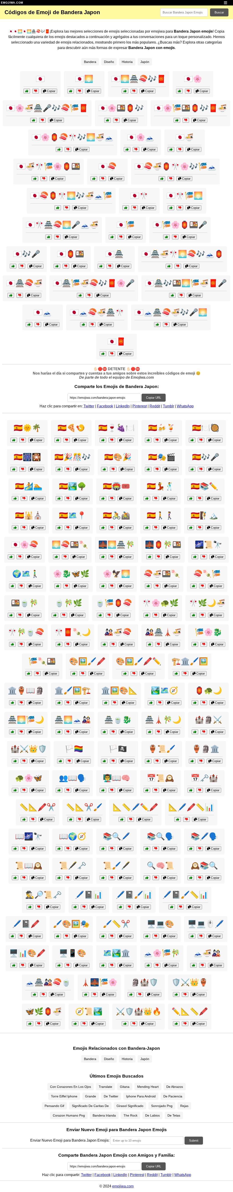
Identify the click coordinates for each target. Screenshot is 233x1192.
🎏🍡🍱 (42, 661)
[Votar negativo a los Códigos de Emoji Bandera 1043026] (155, 498)
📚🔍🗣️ (160, 836)
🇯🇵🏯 (114, 254)
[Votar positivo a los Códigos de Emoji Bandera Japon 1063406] (101, 266)
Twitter (89, 406)
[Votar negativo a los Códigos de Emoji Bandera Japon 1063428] (68, 149)
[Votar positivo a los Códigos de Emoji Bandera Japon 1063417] (171, 207)
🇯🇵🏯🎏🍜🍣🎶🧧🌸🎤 (94, 283)
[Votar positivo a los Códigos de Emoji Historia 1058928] (147, 877)
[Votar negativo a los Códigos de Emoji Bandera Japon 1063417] (180, 207)
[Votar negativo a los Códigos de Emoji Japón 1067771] (20, 556)
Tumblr (168, 406)
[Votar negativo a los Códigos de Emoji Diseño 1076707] (84, 907)
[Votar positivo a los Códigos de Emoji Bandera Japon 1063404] (179, 91)
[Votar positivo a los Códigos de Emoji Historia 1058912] (192, 761)
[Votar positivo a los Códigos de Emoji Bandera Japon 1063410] (103, 353)
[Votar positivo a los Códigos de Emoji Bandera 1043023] (60, 761)
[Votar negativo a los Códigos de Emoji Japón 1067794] (202, 615)
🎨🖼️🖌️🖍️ (87, 661)
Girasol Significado (129, 1106)
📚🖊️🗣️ (204, 836)
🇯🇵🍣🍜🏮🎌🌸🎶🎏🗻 (175, 166)
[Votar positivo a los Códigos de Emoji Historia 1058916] (125, 1023)
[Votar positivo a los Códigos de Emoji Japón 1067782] (147, 615)
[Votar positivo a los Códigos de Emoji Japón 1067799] (12, 731)
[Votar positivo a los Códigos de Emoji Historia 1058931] (176, 994)
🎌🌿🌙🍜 (207, 603)
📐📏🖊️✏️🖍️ (135, 807)
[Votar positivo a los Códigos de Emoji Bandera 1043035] (59, 498)
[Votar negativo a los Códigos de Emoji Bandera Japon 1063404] (188, 91)
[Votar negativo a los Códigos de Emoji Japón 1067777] (203, 644)
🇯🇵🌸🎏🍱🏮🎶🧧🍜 (190, 108)
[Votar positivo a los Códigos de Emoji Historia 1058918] (148, 761)
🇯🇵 (40, 79)
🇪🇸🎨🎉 (118, 457)
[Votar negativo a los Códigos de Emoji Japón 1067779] (112, 586)
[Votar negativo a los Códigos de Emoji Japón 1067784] (202, 965)
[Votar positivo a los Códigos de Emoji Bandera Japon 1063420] (166, 237)
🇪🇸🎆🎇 (27, 457)
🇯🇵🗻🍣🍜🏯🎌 (97, 312)
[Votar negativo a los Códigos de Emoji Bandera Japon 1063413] (22, 266)
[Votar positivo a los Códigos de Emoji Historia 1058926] (59, 848)
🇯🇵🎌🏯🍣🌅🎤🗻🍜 (62, 225)
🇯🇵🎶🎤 (26, 254)
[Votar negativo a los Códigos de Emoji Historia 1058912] (201, 761)
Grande (90, 1096)
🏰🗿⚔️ (208, 720)
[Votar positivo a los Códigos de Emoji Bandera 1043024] (103, 440)
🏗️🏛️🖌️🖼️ (190, 661)
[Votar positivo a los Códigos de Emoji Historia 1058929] (151, 702)
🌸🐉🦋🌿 (71, 574)
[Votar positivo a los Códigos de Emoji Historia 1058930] (190, 790)
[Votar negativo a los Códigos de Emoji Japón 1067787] (66, 586)
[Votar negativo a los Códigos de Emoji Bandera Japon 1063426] (170, 178)
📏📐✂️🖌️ (84, 807)
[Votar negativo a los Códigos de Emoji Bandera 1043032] (112, 527)
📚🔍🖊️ (116, 836)
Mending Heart (148, 1087)
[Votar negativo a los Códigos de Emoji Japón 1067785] (112, 556)
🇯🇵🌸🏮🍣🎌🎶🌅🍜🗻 (73, 137)
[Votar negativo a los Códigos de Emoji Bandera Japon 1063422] (44, 178)
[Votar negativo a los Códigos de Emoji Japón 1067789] (203, 702)
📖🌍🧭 (72, 836)
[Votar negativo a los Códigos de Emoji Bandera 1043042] (113, 469)
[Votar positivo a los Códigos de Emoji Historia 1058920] (59, 790)
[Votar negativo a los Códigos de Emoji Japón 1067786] (37, 673)
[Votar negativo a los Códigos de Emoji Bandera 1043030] (199, 498)
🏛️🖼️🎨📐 (119, 690)
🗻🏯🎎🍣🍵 (48, 982)
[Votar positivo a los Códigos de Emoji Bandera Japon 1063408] (125, 207)
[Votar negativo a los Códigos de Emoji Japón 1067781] (158, 731)
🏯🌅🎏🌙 (26, 720)
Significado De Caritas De (90, 1106)
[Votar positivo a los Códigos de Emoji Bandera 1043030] (190, 498)
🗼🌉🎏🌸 (99, 982)
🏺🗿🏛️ (205, 749)
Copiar (50, 91)
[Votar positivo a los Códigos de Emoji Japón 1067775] (30, 1023)
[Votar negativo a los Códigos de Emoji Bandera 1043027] (201, 440)
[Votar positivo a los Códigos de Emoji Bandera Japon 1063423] (157, 324)
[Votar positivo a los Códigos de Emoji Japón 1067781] (149, 731)
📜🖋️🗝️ (72, 865)
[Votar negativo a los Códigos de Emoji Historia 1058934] (203, 731)
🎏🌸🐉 (208, 632)
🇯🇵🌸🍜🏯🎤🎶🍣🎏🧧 (47, 108)
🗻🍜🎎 (207, 953)
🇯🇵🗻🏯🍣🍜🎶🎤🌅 (170, 312)
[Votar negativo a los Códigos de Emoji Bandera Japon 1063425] (57, 237)
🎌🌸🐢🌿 (160, 603)
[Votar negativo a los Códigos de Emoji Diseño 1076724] (129, 907)
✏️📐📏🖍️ (190, 1011)
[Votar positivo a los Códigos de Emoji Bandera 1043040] (59, 527)
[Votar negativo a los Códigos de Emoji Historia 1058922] (21, 702)
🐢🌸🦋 (28, 778)
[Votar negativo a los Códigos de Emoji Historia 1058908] (24, 877)
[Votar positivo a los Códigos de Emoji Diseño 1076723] (103, 936)
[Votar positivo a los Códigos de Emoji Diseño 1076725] (74, 673)
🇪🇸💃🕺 (160, 486)
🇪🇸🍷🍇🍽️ (116, 428)
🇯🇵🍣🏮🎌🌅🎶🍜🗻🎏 (71, 195)
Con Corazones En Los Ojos (70, 1087)
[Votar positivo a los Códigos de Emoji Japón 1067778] (34, 994)
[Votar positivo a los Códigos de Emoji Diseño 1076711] (57, 936)
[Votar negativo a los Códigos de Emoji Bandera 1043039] (155, 527)
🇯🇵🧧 (116, 341)
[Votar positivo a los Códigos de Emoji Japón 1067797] (15, 790)
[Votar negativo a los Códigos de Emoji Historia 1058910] (21, 586)
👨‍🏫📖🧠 (116, 778)
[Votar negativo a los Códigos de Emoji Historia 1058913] (84, 1023)
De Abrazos (174, 1087)
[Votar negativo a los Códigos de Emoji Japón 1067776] (68, 644)
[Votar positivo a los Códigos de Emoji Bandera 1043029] (13, 440)
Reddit (154, 406)
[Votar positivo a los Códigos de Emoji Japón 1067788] (12, 644)
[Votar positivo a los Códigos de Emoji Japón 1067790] (149, 644)
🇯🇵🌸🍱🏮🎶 (121, 108)
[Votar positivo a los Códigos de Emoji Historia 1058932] (15, 848)
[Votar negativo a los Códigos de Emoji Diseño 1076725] (82, 673)
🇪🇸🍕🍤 (71, 428)
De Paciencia (172, 1096)
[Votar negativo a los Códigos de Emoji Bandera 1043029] (22, 440)
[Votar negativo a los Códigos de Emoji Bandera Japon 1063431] (42, 120)
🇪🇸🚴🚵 (116, 515)
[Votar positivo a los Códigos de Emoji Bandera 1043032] (103, 527)
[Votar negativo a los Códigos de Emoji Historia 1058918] (157, 761)
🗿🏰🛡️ (144, 982)
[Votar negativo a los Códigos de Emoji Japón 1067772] (68, 731)
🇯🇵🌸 (193, 79)
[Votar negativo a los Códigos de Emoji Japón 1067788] (21, 644)
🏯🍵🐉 (118, 720)
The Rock (130, 1115)
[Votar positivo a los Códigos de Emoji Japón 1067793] (104, 731)
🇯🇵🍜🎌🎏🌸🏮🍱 (48, 166)
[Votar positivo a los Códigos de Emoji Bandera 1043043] (57, 440)
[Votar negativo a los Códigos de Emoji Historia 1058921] (203, 556)
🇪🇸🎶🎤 (205, 457)
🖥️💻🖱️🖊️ (205, 924)
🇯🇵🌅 (84, 79)
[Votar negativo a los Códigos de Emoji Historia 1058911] (112, 848)
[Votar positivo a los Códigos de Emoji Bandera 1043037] (15, 498)
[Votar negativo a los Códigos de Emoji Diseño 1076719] (185, 673)
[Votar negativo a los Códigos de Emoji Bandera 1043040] (68, 527)
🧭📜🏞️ (88, 1011)
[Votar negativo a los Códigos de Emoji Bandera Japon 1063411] (121, 237)
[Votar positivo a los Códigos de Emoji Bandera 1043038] (15, 527)
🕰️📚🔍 (204, 865)
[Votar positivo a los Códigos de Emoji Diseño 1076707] (75, 907)
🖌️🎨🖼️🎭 (71, 924)
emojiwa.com (123, 1186)
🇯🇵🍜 (184, 137)
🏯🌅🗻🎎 (72, 720)
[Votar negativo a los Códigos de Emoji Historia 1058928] (155, 877)
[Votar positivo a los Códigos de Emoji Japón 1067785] (103, 556)
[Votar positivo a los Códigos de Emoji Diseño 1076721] (122, 819)
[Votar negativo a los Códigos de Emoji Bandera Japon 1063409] (180, 149)
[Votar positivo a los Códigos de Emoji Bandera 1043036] (192, 469)
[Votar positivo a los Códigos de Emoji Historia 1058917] (147, 790)
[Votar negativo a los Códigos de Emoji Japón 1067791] (65, 556)
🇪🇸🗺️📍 (72, 515)
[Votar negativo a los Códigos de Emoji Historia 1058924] (68, 877)
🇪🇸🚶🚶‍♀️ (160, 515)
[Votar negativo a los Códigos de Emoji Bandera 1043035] (68, 498)
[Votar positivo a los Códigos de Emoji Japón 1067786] (28, 673)
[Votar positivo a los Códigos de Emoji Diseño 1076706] (176, 1023)
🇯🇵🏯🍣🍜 (24, 283)
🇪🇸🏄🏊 (28, 486)
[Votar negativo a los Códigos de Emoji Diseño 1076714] (114, 702)
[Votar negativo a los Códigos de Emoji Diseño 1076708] (68, 702)
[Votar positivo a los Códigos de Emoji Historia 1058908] (15, 877)
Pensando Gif (54, 1106)
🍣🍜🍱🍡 (162, 574)
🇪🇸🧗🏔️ (204, 515)
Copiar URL (153, 397)
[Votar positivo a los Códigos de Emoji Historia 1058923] (190, 877)
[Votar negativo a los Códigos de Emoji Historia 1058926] (68, 848)
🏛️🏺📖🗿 (26, 690)
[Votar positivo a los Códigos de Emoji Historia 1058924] (59, 877)
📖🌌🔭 (28, 836)
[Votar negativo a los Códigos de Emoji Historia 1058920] (68, 790)
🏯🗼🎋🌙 (163, 720)
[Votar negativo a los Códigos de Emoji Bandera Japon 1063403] (35, 91)
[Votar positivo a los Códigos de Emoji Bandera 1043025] (59, 469)
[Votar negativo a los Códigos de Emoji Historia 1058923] (199, 877)
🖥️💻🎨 (160, 924)
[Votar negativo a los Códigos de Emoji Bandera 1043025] (68, 469)
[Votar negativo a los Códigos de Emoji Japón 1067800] (64, 615)
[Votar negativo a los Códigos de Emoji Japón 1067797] (24, 790)
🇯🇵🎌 (139, 195)
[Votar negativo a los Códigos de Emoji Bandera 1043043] (66, 440)
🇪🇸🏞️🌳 (72, 486)
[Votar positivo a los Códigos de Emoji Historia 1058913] (75, 1023)
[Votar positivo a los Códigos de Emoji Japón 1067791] (56, 556)
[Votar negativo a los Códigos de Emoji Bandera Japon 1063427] (181, 295)
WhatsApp (185, 406)
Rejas (184, 1106)
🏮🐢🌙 (208, 690)
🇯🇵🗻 (42, 312)
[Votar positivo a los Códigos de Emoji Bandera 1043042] (104, 469)
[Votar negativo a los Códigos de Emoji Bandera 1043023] (69, 761)
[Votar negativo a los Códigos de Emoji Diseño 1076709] (201, 936)
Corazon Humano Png (69, 1115)
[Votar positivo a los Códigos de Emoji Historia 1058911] (103, 848)
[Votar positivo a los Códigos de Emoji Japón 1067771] (11, 556)
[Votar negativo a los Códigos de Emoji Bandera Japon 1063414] (66, 266)
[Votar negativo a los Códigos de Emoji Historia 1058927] (199, 848)
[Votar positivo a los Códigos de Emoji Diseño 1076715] (171, 907)
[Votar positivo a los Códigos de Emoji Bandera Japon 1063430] (57, 207)
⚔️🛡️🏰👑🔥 (138, 1011)
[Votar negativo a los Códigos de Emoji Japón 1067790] (158, 644)
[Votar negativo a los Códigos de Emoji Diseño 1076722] (155, 936)
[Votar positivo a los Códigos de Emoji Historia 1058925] (131, 994)
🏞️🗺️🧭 (164, 690)
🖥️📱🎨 (72, 953)
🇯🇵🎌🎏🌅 (184, 195)
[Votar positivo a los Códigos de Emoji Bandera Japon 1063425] (48, 237)
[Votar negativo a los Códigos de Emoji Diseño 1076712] (33, 819)
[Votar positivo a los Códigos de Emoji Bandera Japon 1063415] (127, 149)
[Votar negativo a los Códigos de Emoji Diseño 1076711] (66, 936)
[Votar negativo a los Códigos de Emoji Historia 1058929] (160, 702)
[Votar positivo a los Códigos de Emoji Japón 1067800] (55, 615)
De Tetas (173, 1115)
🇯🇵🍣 (107, 166)
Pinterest (139, 406)
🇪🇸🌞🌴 (27, 428)
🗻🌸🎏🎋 (162, 953)
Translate (105, 1087)
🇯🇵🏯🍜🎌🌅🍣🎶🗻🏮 (182, 254)
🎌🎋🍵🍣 (26, 632)
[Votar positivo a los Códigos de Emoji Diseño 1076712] (24, 819)
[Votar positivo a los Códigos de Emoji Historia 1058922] (12, 702)
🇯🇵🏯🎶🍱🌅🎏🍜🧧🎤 (186, 283)
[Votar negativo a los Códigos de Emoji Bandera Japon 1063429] (89, 295)
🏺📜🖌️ (161, 749)
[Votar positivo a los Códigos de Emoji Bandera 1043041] (190, 527)
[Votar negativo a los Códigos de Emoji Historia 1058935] (155, 848)
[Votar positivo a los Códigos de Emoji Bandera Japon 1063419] (83, 324)
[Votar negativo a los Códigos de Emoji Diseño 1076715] (180, 907)
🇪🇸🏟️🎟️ (116, 486)
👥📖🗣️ (72, 778)
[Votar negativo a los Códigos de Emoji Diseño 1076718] (22, 965)
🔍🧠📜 (160, 865)
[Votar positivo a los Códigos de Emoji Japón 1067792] (148, 965)
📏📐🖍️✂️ (37, 807)
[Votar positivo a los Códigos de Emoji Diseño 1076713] (59, 965)
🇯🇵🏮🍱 (70, 254)
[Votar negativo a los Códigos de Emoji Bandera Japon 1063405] (102, 178)
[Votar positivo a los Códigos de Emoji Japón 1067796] (149, 556)
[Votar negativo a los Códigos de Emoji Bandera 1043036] (201, 469)
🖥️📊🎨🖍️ (27, 953)
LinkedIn (123, 406)
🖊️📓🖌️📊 (134, 895)
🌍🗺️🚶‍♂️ (26, 574)
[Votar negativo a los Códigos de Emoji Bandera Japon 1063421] (134, 91)
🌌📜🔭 (208, 544)
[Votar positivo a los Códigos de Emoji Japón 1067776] (59, 644)
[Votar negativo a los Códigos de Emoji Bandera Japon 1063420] (175, 237)
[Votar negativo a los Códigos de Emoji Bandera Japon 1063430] (66, 207)
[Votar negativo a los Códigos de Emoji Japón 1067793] (113, 731)
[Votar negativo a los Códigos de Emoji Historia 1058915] (112, 790)
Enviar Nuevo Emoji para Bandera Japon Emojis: (69, 1140)
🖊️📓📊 (88, 895)
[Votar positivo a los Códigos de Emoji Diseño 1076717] (70, 819)
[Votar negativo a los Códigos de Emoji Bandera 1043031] (112, 498)
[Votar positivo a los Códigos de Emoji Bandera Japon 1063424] (177, 120)
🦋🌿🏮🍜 (43, 1011)
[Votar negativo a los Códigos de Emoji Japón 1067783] (109, 615)
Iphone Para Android (141, 1096)
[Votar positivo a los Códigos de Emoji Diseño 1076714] (105, 702)
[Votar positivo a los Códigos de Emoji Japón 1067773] (11, 615)
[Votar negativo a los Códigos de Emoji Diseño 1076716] (134, 673)
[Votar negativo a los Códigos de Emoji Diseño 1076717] (79, 819)
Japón (144, 62)
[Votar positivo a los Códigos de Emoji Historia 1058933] (103, 877)
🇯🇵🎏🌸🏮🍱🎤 (180, 225)
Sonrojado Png (161, 1106)
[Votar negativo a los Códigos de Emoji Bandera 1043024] (112, 440)
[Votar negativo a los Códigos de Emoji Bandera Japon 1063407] (38, 324)
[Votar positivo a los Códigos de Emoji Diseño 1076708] (59, 702)
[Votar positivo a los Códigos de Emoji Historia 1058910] (12, 586)
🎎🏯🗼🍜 (163, 632)
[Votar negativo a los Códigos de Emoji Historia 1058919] (112, 965)
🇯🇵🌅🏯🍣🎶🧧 (138, 79)
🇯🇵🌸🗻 (140, 137)
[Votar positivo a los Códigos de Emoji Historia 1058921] (195, 556)
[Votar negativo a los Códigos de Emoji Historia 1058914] (38, 907)
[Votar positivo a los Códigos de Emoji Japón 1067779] (103, 586)
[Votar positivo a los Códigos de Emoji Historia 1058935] (147, 848)
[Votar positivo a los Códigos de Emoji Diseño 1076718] (13, 965)
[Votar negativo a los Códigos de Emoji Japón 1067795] (202, 586)
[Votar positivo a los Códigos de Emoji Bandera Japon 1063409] (171, 149)
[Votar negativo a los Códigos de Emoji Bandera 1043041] (199, 527)
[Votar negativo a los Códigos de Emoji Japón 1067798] (113, 644)
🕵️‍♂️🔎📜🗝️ (43, 895)
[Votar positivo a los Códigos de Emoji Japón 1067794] (193, 615)
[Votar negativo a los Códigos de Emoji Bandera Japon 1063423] (166, 324)
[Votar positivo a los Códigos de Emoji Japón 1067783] (100, 615)
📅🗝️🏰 (204, 778)
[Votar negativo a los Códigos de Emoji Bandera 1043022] (113, 761)
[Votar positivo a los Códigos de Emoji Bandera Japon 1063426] (162, 178)
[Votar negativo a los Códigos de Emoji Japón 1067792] (157, 965)
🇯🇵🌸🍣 (24, 544)
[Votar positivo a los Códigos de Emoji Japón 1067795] (193, 586)
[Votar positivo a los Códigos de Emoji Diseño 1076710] (177, 819)
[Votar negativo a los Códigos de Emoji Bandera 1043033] (22, 469)
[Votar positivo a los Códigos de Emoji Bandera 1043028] (148, 469)
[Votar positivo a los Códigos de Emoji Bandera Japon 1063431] (33, 120)
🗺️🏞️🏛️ (116, 953)
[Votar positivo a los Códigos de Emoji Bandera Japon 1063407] (29, 324)
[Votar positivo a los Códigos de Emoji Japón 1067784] (193, 965)
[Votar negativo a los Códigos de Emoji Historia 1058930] (199, 790)
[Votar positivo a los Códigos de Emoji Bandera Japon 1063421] (125, 91)
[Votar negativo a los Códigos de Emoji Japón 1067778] (43, 994)
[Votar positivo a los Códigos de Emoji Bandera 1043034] (148, 440)
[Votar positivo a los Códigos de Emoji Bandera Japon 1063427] (172, 295)
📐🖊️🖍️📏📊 (191, 807)
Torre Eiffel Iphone (64, 1096)
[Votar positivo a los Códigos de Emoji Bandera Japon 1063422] (35, 178)
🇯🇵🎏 (125, 225)
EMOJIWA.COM (12, 2)
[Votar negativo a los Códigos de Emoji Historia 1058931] (185, 994)
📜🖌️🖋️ (116, 865)
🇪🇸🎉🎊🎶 (72, 457)
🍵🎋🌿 (68, 603)
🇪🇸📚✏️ (204, 486)
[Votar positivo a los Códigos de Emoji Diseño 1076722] (147, 936)
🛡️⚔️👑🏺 (190, 982)
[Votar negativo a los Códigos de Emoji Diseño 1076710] (186, 819)
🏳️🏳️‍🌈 (74, 749)
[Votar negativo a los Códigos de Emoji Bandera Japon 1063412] (79, 91)
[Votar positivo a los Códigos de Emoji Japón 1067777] (195, 644)
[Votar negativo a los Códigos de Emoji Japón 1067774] (94, 994)
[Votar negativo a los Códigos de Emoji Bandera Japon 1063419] (92, 324)
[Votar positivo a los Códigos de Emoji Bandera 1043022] (104, 761)
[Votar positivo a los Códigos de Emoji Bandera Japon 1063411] (112, 237)
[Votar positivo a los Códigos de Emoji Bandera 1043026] (147, 498)
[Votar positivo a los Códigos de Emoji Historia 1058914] (30, 907)
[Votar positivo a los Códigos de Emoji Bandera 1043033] (13, 469)
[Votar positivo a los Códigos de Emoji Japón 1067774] (85, 994)
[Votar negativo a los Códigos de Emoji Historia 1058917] (155, 790)
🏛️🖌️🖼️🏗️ (72, 690)
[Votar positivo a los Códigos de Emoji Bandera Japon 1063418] (107, 120)
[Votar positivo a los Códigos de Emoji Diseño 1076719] (176, 673)
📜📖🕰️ (28, 865)
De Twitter (111, 1096)
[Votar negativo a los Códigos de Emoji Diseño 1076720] (21, 936)
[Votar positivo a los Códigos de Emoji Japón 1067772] (59, 731)
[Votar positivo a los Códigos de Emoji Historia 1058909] (15, 761)
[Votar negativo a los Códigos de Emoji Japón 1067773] (20, 615)
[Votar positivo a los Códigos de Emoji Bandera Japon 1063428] (59, 149)
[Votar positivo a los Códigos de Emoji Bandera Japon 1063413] (13, 266)
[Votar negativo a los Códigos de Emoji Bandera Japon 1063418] (116, 120)
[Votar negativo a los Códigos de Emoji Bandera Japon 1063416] (19, 295)
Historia (127, 62)
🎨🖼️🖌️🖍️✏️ (138, 661)
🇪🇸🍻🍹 (161, 428)
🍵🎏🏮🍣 (114, 603)
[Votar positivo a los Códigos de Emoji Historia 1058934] (195, 731)
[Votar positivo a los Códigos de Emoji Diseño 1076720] (12, 936)
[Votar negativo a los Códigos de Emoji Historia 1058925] (140, 994)
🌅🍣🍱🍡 (70, 544)
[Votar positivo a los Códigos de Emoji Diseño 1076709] (192, 936)
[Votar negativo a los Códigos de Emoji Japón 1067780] (157, 586)
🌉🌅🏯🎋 (116, 544)
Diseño (109, 62)
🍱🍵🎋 (24, 603)
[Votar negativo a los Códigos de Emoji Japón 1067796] (158, 556)
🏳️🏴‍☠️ (118, 749)
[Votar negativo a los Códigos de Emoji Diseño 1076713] (68, 965)
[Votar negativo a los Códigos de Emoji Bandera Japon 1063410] (112, 353)
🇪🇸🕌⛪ (28, 515)
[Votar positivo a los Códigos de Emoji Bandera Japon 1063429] (80, 295)
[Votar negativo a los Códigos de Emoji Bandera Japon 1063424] (185, 120)
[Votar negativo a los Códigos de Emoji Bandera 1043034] (157, 440)
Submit (193, 1140)
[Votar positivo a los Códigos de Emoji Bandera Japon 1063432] (169, 266)
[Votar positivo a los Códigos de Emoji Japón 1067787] (57, 586)
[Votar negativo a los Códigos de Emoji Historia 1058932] (24, 848)
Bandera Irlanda (104, 1115)
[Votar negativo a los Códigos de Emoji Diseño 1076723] (112, 936)
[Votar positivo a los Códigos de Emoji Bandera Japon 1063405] (94, 178)
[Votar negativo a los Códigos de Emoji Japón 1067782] (155, 615)
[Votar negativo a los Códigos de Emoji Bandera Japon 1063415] (136, 149)
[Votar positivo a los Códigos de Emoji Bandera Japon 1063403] (26, 91)
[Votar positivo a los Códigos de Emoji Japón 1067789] (195, 702)
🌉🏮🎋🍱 (163, 544)
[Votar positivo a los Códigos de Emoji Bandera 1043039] (147, 527)
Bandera (90, 62)
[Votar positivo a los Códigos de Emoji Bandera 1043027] (192, 440)
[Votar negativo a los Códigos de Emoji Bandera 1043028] (157, 469)
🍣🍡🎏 (207, 574)
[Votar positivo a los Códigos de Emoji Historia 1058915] (103, 790)
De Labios (152, 1115)
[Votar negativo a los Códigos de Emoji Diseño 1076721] (130, 819)
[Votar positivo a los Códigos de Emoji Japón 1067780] (148, 586)
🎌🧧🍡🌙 (72, 632)
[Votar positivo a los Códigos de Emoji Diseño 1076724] (120, 907)
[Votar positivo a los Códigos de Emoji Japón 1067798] (104, 644)
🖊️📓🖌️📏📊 (185, 895)
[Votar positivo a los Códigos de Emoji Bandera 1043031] (103, 498)
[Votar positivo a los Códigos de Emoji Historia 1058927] (190, 848)
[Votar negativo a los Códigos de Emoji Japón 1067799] (21, 731)
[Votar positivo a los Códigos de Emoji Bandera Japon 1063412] (70, 91)
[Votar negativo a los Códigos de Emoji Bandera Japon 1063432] (178, 266)
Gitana (124, 1087)
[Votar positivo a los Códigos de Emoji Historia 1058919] (103, 965)
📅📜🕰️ (160, 778)
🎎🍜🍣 (118, 632)
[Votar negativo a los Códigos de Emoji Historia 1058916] (134, 1023)
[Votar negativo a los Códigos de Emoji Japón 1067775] (38, 1023)
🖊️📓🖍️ (26, 924)
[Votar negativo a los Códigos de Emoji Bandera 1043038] (24, 527)
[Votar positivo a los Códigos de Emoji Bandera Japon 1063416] (11, 295)
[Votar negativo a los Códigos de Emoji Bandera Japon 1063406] (109, 266)
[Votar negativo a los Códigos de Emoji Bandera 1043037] (24, 498)
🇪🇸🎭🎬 (161, 457)
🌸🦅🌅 (116, 574)
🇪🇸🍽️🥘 (205, 428)
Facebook (105, 406)
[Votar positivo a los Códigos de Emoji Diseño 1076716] (125, 673)
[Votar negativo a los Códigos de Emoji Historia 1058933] (112, 877)
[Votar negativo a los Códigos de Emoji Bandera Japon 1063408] (134, 207)
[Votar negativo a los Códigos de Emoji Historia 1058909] (24, 761)
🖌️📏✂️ (116, 924)
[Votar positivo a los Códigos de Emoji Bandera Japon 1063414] (57, 266)
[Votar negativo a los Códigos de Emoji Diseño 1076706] (185, 1023)
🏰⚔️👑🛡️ (28, 749)
